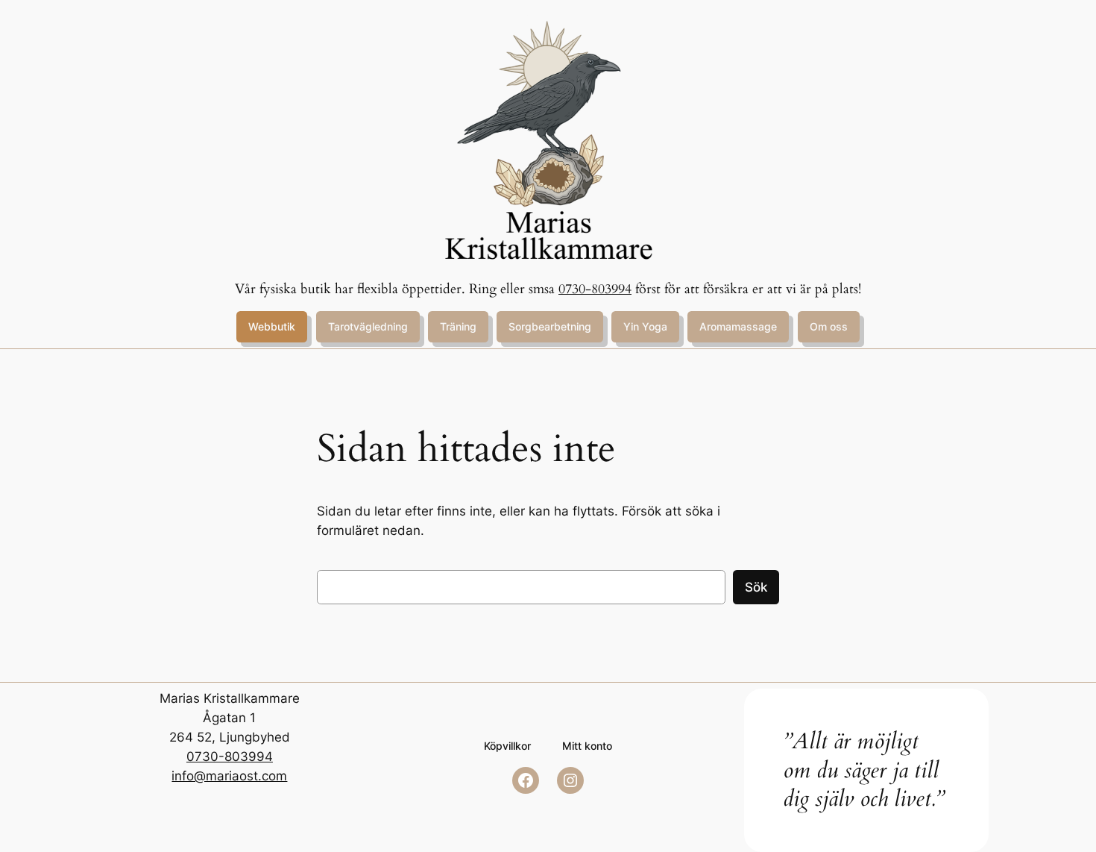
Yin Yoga (645, 326)
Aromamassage (738, 326)
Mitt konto (587, 745)
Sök (756, 587)
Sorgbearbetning (549, 326)
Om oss (829, 326)
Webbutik (271, 326)
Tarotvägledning (368, 326)
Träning (458, 326)
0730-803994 (595, 289)
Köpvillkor (507, 745)
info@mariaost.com (229, 775)
